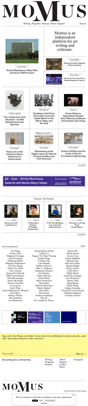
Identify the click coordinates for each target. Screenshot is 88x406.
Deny (41, 400)
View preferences (50, 400)
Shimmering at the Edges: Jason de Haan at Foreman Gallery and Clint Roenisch (43, 155)
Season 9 (7, 220)
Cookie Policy (44, 403)
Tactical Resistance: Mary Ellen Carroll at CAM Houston (22, 71)
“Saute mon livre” (11, 223)
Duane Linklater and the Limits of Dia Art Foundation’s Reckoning (73, 153)
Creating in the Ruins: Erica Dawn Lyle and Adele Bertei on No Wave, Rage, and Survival (44, 118)
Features (70, 74)
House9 (84, 391)
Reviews (17, 65)
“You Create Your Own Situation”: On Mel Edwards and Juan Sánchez (14, 121)
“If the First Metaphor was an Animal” (55, 224)
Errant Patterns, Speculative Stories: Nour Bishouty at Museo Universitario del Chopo (73, 117)
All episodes (81, 234)
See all (83, 246)
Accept (35, 400)
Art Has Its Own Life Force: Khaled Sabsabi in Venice (74, 79)
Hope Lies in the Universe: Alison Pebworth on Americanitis (14, 155)
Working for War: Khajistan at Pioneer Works (74, 64)
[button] (73, 395)
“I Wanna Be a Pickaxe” (33, 224)
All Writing (82, 165)
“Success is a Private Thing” (77, 224)
